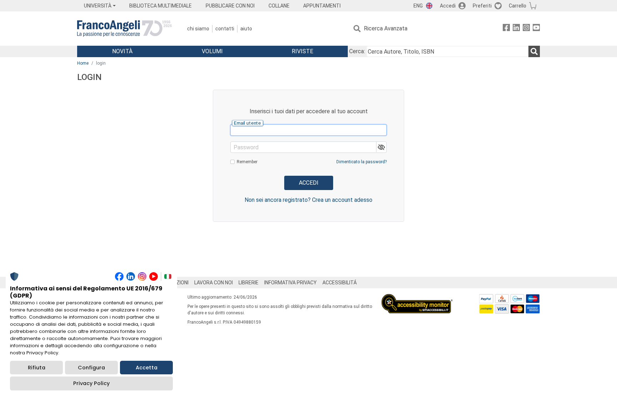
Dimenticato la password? (361, 161)
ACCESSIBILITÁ (339, 282)
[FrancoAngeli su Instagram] (526, 29)
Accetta (146, 367)
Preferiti (482, 6)
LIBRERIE (249, 282)
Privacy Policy (91, 383)
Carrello (517, 6)
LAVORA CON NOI (213, 282)
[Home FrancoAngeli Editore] (124, 28)
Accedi (448, 6)
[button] (381, 147)
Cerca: (357, 51)
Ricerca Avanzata (385, 28)
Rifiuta (36, 367)
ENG (418, 6)
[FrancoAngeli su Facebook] (506, 29)
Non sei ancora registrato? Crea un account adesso (308, 199)
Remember (247, 161)
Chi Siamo (198, 28)
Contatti (224, 28)
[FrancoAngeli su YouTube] (536, 29)
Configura (91, 367)
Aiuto (246, 28)
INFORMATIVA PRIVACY (290, 282)
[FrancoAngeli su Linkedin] (516, 29)
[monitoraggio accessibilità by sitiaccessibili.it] (417, 298)
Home (83, 63)
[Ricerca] (534, 51)
